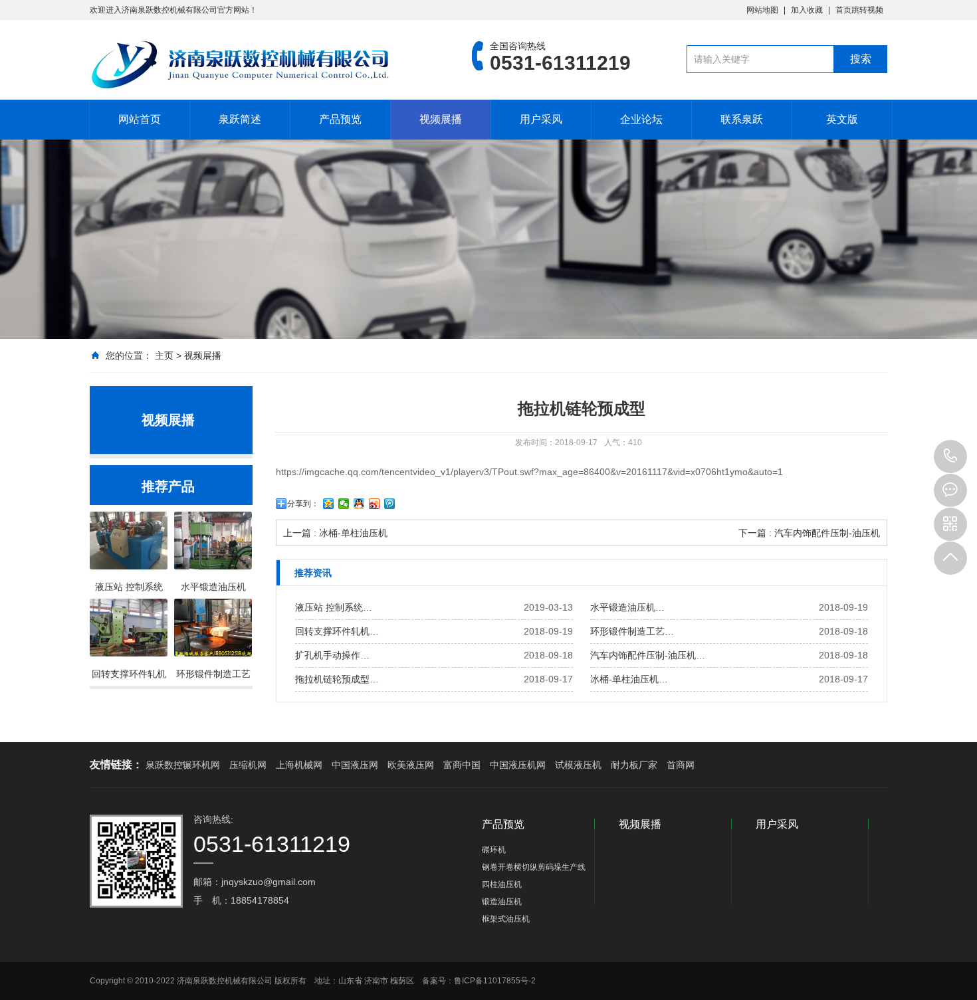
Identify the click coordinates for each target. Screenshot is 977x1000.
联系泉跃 (741, 119)
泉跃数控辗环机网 (183, 764)
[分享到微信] (344, 503)
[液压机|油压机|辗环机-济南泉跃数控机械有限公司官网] (261, 65)
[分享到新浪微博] (374, 503)
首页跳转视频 (859, 10)
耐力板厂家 (634, 764)
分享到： (303, 503)
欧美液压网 (410, 764)
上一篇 (335, 533)
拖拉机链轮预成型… (337, 679)
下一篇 (809, 533)
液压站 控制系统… (333, 607)
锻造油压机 (502, 901)
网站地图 (762, 10)
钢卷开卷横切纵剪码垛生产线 (534, 867)
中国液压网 (355, 764)
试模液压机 (578, 764)
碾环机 (494, 849)
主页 (164, 355)
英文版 (842, 119)
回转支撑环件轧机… (337, 631)
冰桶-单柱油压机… (629, 679)
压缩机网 (248, 764)
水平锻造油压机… (627, 607)
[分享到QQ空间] (328, 503)
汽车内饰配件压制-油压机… (647, 655)
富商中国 (462, 764)
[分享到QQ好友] (359, 503)
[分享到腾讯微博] (389, 503)
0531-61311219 (950, 456)
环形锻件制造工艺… (632, 631)
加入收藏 (807, 10)
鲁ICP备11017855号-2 (495, 980)
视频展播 (440, 119)
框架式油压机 (506, 919)
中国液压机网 (518, 764)
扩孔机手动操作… (332, 655)
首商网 (681, 764)
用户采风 (541, 119)
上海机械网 (299, 764)
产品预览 (340, 119)
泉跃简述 (240, 119)
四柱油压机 (502, 884)
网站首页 (139, 119)
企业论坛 (641, 119)
